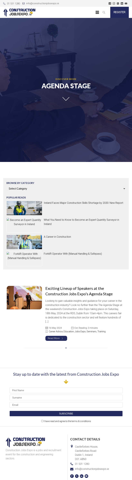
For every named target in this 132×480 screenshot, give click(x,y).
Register (119, 12)
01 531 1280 (13, 3)
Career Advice (56, 331)
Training (101, 331)
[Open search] (104, 12)
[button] (56, 338)
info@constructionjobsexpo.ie (42, 3)
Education (69, 331)
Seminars (91, 331)
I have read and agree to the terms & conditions (67, 421)
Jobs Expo (80, 331)
